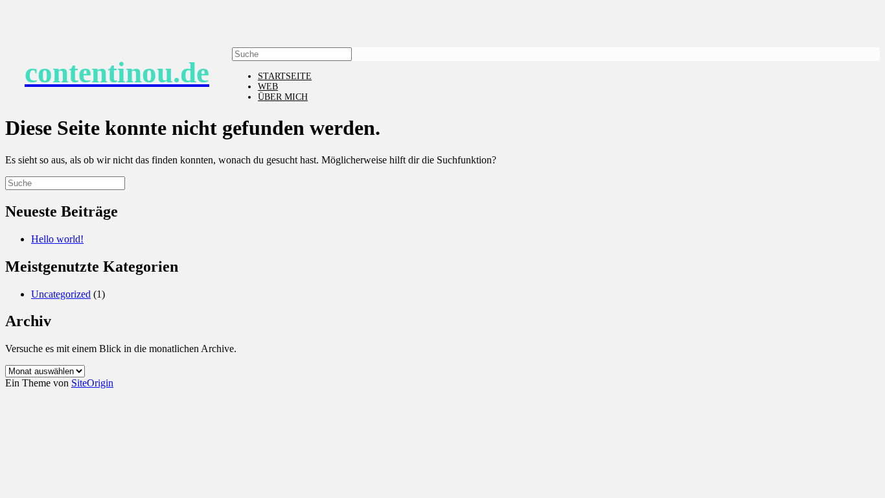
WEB (268, 86)
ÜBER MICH (283, 97)
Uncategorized (61, 294)
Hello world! (57, 238)
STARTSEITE (285, 76)
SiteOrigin (92, 382)
